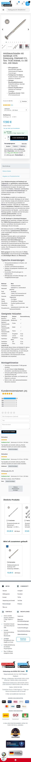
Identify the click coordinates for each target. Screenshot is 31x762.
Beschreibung (6, 166)
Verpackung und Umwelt (9, 600)
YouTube (20, 600)
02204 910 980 (18, 687)
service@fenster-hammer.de (17, 694)
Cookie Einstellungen (23, 627)
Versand (5, 590)
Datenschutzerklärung (23, 624)
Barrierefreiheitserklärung (24, 631)
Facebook (20, 594)
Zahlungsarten (6, 594)
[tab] (15, 166)
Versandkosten (16, 128)
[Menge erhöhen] (8, 137)
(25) (12, 105)
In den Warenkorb (18, 138)
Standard (8, 146)
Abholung (22, 146)
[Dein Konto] (22, 4)
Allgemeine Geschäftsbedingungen (23, 620)
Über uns (5, 607)
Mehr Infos (24, 143)
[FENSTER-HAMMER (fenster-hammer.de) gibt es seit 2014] (15, 733)
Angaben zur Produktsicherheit (11, 176)
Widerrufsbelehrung (22, 634)
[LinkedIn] (26, 671)
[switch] (3, 759)
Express (15, 146)
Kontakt (4, 597)
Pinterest (20, 604)
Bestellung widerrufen (23, 639)
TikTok (19, 597)
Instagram (20, 590)
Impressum (20, 616)
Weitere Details (7, 171)
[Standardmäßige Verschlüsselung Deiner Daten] (15, 744)
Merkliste (24, 101)
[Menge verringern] (8, 139)
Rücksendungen (7, 604)
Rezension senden (9, 431)
